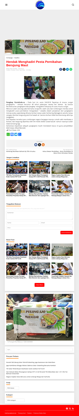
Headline (8, 70)
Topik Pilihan (22, 70)
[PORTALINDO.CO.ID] (40, 5)
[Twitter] (39, 144)
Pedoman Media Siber (40, 413)
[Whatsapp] (70, 69)
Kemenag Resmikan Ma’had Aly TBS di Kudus (20, 150)
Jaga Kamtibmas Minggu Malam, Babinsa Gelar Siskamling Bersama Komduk (31, 365)
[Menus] (6, 5)
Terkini (17, 70)
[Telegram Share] (67, 69)
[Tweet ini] (64, 69)
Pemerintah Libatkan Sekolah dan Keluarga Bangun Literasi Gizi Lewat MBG (62, 195)
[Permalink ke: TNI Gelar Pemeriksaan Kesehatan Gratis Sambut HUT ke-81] (16, 167)
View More (39, 285)
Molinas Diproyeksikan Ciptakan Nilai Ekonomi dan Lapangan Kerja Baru (39, 195)
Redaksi (29, 413)
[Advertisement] (39, 24)
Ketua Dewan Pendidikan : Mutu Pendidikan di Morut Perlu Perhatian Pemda (58, 151)
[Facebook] (35, 144)
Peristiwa (13, 70)
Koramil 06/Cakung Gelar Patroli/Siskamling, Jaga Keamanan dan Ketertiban (30, 362)
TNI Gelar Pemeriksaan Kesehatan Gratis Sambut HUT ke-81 (16, 175)
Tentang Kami (22, 413)
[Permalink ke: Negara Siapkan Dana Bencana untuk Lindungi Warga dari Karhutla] (62, 167)
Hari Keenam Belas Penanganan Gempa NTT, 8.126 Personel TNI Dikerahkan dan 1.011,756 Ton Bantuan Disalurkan (38, 176)
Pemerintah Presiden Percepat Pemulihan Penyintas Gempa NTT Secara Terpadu (16, 195)
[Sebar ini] (60, 69)
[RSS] (43, 144)
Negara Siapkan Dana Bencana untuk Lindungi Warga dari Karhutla (61, 176)
